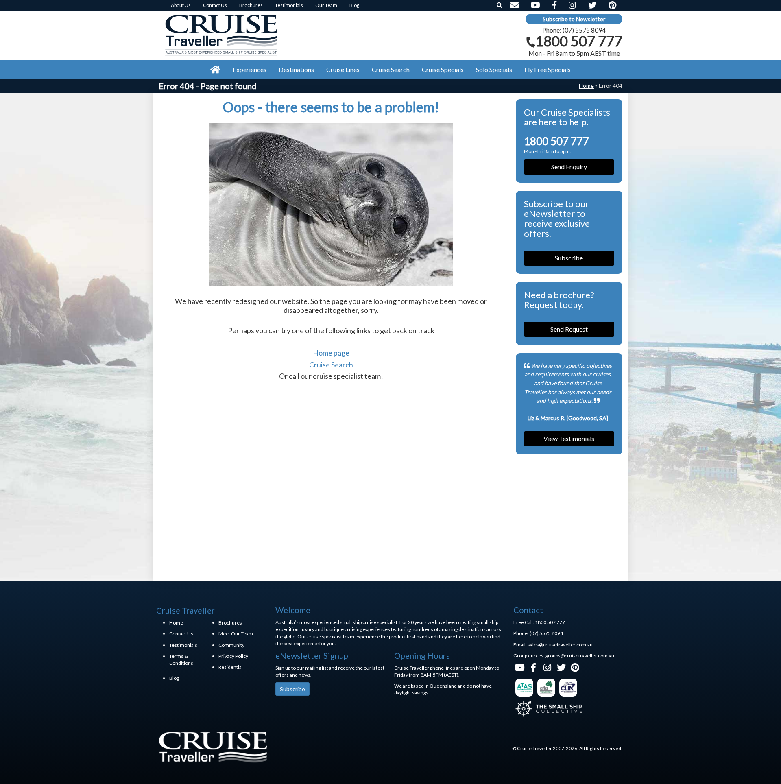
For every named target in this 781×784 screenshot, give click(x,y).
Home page (331, 352)
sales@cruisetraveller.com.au (560, 645)
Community (231, 645)
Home (586, 85)
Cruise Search (331, 364)
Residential (230, 667)
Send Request (569, 329)
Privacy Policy (233, 656)
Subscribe (569, 258)
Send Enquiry (569, 166)
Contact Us (181, 634)
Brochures (230, 623)
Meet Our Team (235, 634)
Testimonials (183, 645)
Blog (174, 678)
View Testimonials (568, 438)
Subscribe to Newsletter (574, 18)
